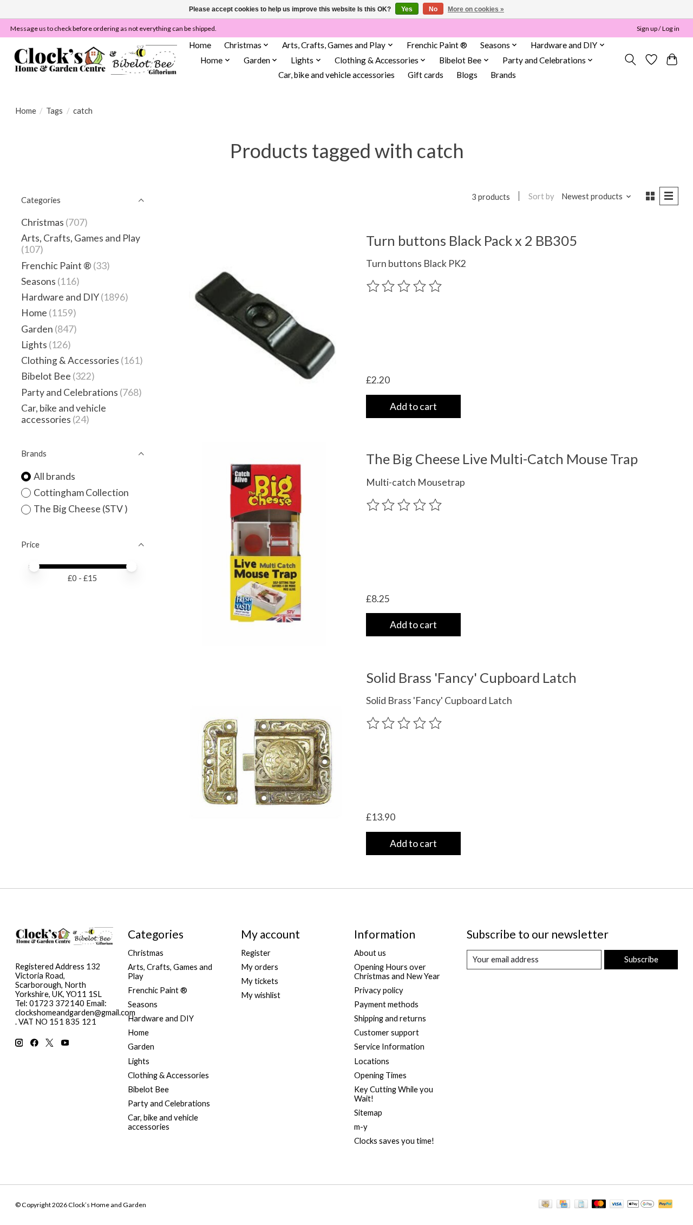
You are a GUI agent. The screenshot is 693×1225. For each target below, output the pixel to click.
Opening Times (380, 1075)
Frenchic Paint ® (437, 45)
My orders (259, 967)
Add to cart (413, 406)
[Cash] (545, 1205)
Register (256, 952)
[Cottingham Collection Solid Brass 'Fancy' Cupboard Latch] (265, 762)
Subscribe (641, 959)
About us (370, 952)
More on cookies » (476, 9)
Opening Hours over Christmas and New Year (397, 971)
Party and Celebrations (69, 392)
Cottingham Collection (81, 492)
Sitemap (368, 1112)
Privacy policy (378, 990)
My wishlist (260, 995)
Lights (34, 344)
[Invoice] (581, 1205)
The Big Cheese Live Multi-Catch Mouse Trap (502, 459)
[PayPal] (665, 1205)
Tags (54, 110)
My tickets (259, 981)
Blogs (467, 75)
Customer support (386, 1032)
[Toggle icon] (630, 59)
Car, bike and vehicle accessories (336, 75)
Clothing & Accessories (70, 360)
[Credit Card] (563, 1205)
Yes (407, 9)
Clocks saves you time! (394, 1140)
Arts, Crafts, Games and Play (80, 238)
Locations (371, 1061)
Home (200, 45)
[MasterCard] (599, 1205)
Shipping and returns (390, 1018)
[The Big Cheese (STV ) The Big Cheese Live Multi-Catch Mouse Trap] (265, 544)
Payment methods (386, 1004)
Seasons (39, 281)
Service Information (389, 1046)
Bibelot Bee (46, 376)
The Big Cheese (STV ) (81, 508)
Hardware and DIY (60, 297)
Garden (37, 329)
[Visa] (617, 1205)
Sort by (541, 196)
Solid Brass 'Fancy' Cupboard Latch (471, 677)
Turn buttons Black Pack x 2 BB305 (471, 240)
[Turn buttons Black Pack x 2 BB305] (265, 325)
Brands (503, 75)
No (433, 9)
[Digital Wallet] (640, 1205)
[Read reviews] (405, 286)
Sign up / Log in (658, 28)
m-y (361, 1126)
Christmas (42, 222)
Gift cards (425, 75)
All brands (54, 476)
